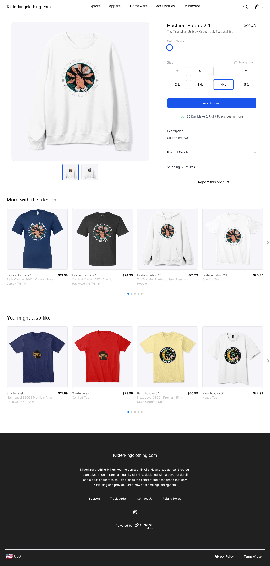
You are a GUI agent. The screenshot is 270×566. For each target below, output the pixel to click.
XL (246, 71)
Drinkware (191, 6)
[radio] (177, 71)
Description (175, 131)
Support (94, 498)
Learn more (235, 116)
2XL (177, 84)
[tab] (70, 172)
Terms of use (253, 556)
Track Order (118, 498)
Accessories (165, 6)
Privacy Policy (224, 556)
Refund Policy (171, 498)
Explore (95, 6)
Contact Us (144, 498)
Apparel (115, 6)
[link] (37, 238)
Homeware (139, 6)
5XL (246, 84)
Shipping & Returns (181, 167)
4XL (223, 84)
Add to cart (212, 103)
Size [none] (170, 62)
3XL (200, 84)
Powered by (124, 525)
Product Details (178, 152)
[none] (243, 62)
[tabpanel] (80, 91)
